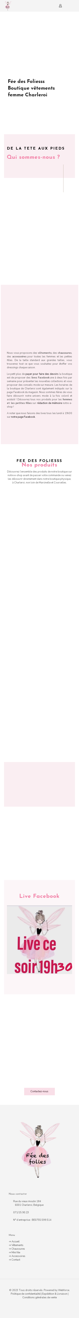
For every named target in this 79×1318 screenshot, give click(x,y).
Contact (16, 1260)
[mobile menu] (74, 5)
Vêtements (17, 1245)
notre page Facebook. (23, 417)
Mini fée (16, 1252)
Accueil (16, 1241)
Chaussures (18, 1249)
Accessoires (18, 1256)
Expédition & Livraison (55, 1294)
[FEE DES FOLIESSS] (7, 6)
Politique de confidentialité (25, 1294)
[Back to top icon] (39, 1286)
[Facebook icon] (39, 1304)
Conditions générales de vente (39, 1297)
